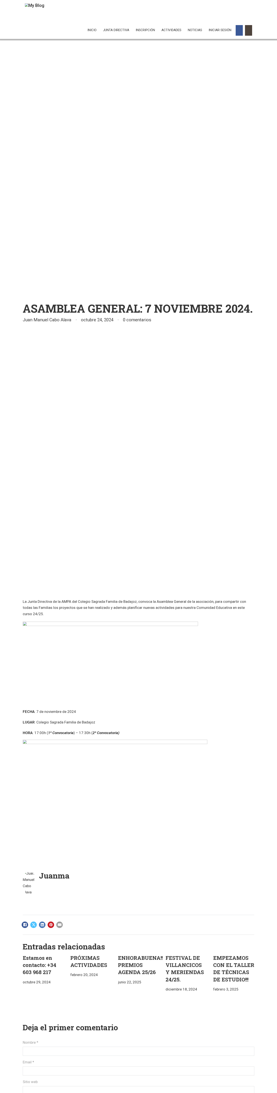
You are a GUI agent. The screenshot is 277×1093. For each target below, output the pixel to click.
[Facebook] (25, 925)
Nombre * (30, 1042)
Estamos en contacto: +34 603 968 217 (39, 965)
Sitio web (30, 1082)
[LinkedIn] (42, 925)
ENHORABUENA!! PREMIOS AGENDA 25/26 (140, 965)
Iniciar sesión (220, 30)
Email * (28, 1062)
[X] (33, 925)
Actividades (171, 30)
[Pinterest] (51, 925)
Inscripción (145, 30)
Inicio (92, 30)
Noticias (195, 30)
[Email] (59, 925)
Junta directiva (116, 30)
